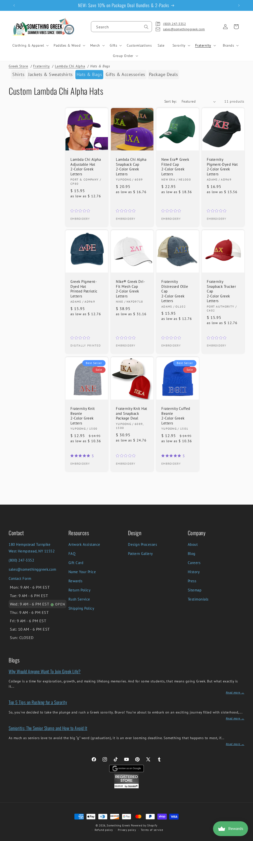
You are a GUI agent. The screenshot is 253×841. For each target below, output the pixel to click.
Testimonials (198, 599)
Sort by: (170, 101)
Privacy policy (127, 830)
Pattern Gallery (140, 553)
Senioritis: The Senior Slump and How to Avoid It (48, 728)
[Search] (146, 26)
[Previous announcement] (14, 5)
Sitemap (195, 590)
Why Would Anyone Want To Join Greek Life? (45, 671)
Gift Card (76, 562)
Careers (194, 562)
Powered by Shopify (144, 825)
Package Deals (163, 74)
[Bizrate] (246, 838)
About (193, 544)
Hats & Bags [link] (89, 74)
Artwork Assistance (84, 544)
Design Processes (142, 544)
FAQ (72, 553)
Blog (191, 553)
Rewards (75, 581)
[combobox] (121, 26)
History (194, 571)
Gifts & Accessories (125, 74)
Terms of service (152, 830)
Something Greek (118, 825)
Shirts (18, 74)
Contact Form (20, 578)
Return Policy (79, 590)
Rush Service (79, 599)
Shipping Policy (81, 608)
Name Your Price (82, 571)
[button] (30, 45)
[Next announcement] (238, 5)
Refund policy (104, 830)
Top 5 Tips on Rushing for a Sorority (38, 702)
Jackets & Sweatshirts (50, 74)
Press (192, 581)
